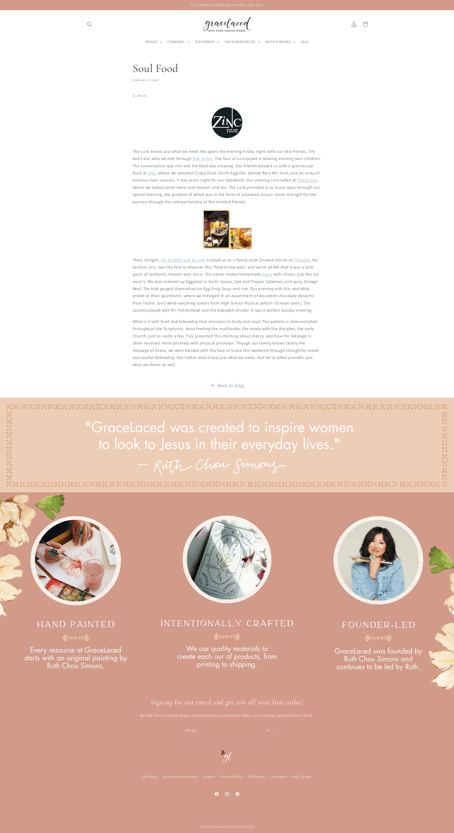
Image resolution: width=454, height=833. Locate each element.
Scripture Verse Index (180, 776)
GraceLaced (218, 826)
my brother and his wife (183, 260)
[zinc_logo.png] (227, 140)
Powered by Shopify (240, 826)
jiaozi (267, 274)
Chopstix (302, 260)
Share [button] (142, 95)
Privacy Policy (231, 776)
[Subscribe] (268, 730)
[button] (89, 24)
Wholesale (256, 776)
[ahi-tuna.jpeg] (241, 248)
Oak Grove (203, 158)
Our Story (150, 776)
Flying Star (307, 180)
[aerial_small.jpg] (216, 248)
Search (209, 776)
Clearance (278, 776)
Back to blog (231, 385)
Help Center (301, 776)
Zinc (152, 173)
